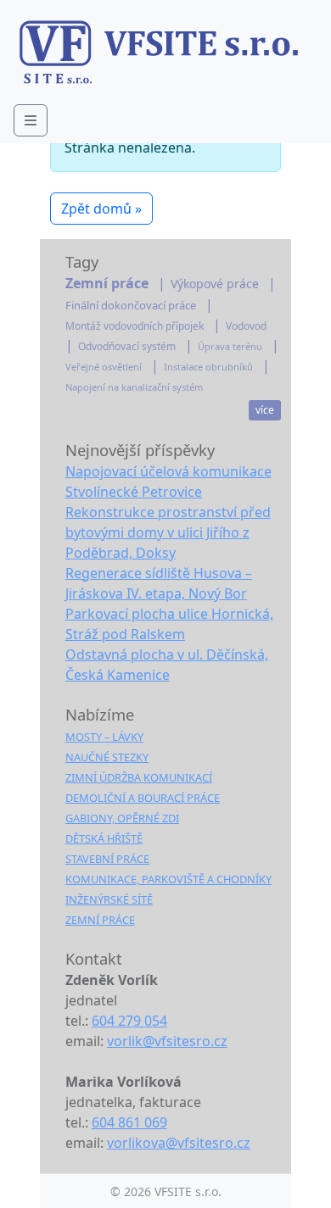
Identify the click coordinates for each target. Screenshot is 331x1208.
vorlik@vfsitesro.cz (167, 1041)
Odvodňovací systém (127, 346)
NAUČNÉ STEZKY (107, 757)
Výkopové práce (215, 284)
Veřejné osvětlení (103, 367)
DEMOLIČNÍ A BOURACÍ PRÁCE (142, 797)
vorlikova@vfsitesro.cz (178, 1142)
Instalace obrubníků (208, 367)
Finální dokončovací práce (130, 305)
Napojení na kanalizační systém (134, 387)
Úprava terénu (230, 347)
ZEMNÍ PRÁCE (100, 919)
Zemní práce (107, 283)
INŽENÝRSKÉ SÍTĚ (109, 899)
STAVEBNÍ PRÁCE (107, 858)
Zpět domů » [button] (101, 208)
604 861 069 (129, 1122)
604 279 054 (129, 1020)
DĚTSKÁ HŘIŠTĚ (104, 838)
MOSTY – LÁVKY (104, 736)
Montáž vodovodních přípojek (134, 326)
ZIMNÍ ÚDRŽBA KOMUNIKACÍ (138, 777)
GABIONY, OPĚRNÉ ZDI (122, 818)
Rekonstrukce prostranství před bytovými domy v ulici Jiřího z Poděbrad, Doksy (168, 532)
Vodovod (246, 326)
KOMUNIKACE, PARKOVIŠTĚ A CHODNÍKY (168, 879)
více (264, 410)
